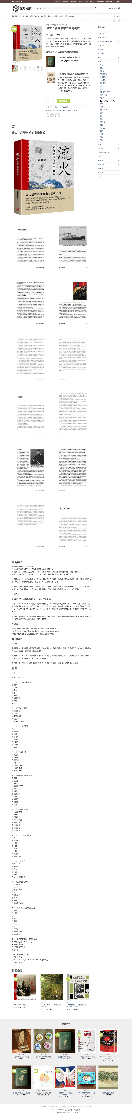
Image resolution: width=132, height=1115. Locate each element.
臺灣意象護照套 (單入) (65, 1057)
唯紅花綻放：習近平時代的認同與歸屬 (108, 1058)
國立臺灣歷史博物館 (105, 41)
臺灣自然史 (75, 110)
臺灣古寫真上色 (90, 1)
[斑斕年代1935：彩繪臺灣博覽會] (65, 1077)
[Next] (40, 43)
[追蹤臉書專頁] (115, 1)
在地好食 (36, 16)
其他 (101, 140)
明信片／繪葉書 (103, 152)
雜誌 (99, 144)
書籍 (27, 16)
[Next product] (114, 20)
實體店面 (65, 1)
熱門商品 (21, 16)
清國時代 (102, 77)
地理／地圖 (103, 95)
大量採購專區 (103, 37)
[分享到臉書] (48, 115)
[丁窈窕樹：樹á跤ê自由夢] (43, 1077)
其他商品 (101, 168)
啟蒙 (101, 86)
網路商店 (73, 1)
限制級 (100, 49)
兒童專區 (71, 16)
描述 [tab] (13, 127)
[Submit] (95, 8)
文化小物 (55, 16)
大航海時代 (103, 74)
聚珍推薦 (14, 16)
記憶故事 (80, 1)
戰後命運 (102, 83)
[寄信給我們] (119, 1)
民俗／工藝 (103, 110)
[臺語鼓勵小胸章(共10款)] (43, 1041)
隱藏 (99, 176)
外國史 (102, 134)
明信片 (61, 16)
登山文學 (57, 110)
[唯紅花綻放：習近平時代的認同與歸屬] (108, 1041)
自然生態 (102, 122)
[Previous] (15, 43)
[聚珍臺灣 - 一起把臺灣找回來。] (22, 8)
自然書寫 (63, 110)
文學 (101, 125)
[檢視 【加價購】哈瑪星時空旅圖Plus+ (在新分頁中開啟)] (87, 73)
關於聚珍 (57, 1)
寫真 (101, 89)
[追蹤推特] (117, 1)
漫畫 (101, 119)
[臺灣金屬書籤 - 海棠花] (21, 1041)
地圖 (31, 16)
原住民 (102, 71)
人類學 (102, 98)
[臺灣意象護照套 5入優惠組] (21, 1077)
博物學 (52, 110)
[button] (114, 8)
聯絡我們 (109, 1)
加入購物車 (63, 101)
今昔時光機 (100, 1)
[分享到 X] (52, 115)
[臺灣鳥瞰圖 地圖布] (108, 1077)
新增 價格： (71, 61)
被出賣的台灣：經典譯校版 (86, 1057)
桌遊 (65, 16)
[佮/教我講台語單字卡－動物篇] (86, 1077)
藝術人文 (102, 107)
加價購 (100, 172)
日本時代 (102, 80)
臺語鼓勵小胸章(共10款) (43, 1057)
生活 (101, 68)
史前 (101, 65)
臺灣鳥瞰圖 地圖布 (108, 1093)
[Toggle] (119, 41)
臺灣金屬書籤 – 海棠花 (21, 1057)
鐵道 (49, 16)
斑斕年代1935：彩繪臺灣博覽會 (65, 1094)
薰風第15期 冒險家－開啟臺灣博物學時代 (51, 1006)
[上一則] (118, 20)
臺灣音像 (101, 45)
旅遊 (101, 113)
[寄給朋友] (59, 115)
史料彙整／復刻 (105, 92)
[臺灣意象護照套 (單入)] (65, 1041)
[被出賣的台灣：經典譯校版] (86, 1041)
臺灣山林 (69, 110)
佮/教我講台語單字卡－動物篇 (86, 1094)
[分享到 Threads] (55, 115)
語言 (101, 116)
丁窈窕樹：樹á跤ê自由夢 (43, 1093)
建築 (101, 104)
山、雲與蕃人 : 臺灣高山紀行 (23, 1005)
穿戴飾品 (43, 16)
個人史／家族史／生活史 (108, 101)
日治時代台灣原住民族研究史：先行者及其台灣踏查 (77, 1006)
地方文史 (102, 128)
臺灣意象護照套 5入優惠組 (21, 1093)
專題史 (102, 137)
